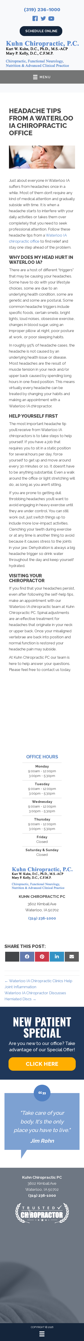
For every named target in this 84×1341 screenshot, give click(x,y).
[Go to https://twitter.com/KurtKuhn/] (43, 19)
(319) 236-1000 (42, 9)
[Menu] (42, 1334)
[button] (42, 1064)
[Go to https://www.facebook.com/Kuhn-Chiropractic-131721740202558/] (35, 19)
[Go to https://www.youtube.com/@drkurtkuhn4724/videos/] (51, 19)
